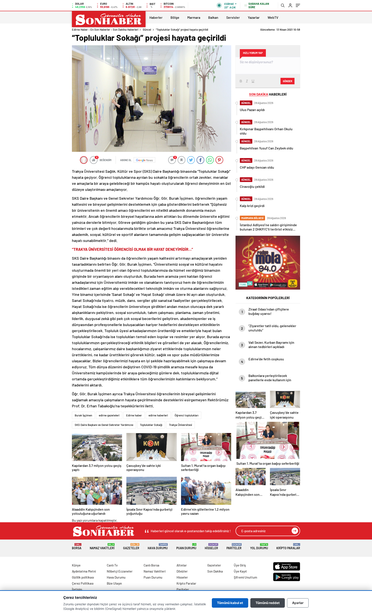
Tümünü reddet (268, 603)
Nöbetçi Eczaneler (120, 571)
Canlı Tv (112, 565)
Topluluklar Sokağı (151, 425)
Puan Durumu (186, 546)
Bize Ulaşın (114, 583)
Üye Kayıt (240, 571)
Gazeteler (131, 546)
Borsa (76, 546)
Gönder (287, 81)
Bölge (174, 17)
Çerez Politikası (82, 583)
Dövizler (182, 571)
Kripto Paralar (288, 546)
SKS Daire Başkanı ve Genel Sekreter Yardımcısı (104, 425)
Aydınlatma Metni (84, 571)
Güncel (147, 29)
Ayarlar (298, 603)
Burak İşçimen (83, 415)
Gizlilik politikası (83, 577)
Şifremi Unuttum (245, 577)
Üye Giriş (240, 565)
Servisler (233, 17)
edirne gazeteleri (109, 415)
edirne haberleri (158, 415)
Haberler (156, 17)
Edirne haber (134, 415)
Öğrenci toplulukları (186, 415)
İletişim (77, 589)
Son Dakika (215, 571)
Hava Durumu (158, 546)
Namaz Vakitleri (102, 546)
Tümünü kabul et (230, 603)
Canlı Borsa (151, 565)
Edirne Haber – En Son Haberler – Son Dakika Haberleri (105, 29)
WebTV (273, 17)
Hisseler (211, 546)
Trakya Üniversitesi (180, 425)
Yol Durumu (259, 546)
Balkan (213, 17)
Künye (76, 565)
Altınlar (182, 565)
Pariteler (234, 546)
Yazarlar (254, 17)
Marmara (193, 17)
